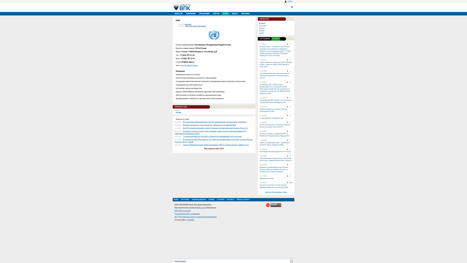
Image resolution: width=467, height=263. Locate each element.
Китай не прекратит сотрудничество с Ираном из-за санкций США (209, 125)
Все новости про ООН (214, 148)
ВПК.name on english (183, 211)
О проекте (220, 199)
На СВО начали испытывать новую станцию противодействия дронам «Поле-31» (215, 128)
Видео (235, 14)
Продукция (204, 14)
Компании (190, 14)
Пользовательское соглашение (187, 214)
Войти (290, 1)
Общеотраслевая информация (195, 26)
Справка (211, 199)
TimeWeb (190, 220)
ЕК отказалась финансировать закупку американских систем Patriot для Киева (214, 122)
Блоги (225, 14)
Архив (176, 199)
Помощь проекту (243, 199)
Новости (178, 14)
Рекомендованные (199, 199)
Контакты (230, 199)
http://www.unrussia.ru (189, 65)
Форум (216, 14)
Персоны (262, 30)
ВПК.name (201, 208)
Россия (178, 112)
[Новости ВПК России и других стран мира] (181, 10)
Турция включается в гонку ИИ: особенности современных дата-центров (212, 136)
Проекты (262, 28)
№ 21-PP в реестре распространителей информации (196, 217)
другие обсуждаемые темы (276, 192)
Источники (185, 199)
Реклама (246, 14)
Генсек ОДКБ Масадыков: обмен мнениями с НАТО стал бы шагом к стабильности (216, 145)
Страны (261, 33)
